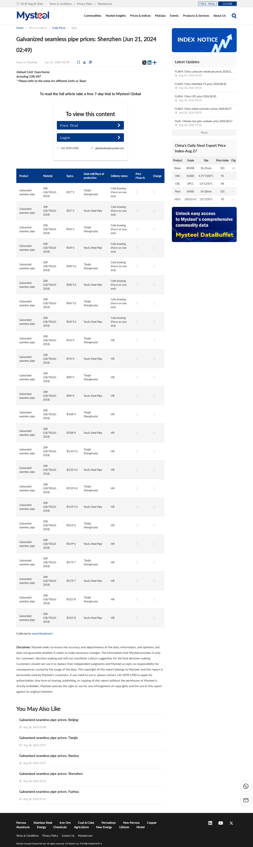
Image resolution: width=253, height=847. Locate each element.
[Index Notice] (204, 40)
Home (19, 27)
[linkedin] (149, 63)
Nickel (141, 827)
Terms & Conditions (61, 3)
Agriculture (81, 827)
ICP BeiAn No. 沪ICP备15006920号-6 (83, 843)
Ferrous (21, 822)
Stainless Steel (43, 822)
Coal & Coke (86, 822)
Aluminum (23, 827)
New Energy (104, 827)
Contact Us (68, 835)
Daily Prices (59, 27)
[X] (144, 63)
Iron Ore (65, 822)
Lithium (124, 827)
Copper (152, 822)
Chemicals (60, 827)
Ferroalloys (108, 822)
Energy (41, 827)
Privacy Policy (85, 3)
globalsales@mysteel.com (109, 148)
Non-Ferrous (131, 822)
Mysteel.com (105, 3)
